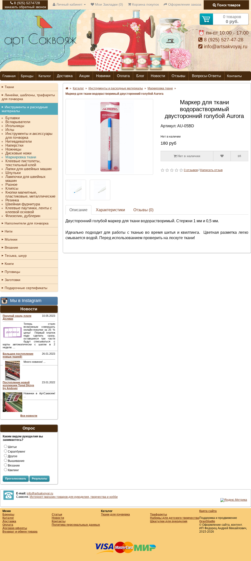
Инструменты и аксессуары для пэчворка (28, 136)
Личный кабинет (69, 4)
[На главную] (40, 46)
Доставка (65, 76)
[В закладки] (222, 156)
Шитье (12, 447)
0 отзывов (191, 170)
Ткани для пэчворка (115, 514)
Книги (9, 264)
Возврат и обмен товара (20, 531)
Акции (84, 76)
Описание (78, 210)
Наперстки (14, 145)
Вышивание (16, 461)
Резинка (12, 200)
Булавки (12, 118)
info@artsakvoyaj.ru (224, 46)
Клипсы (11, 188)
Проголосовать (15, 478)
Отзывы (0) (143, 210)
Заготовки (12, 280)
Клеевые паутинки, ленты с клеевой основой (28, 210)
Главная (9, 76)
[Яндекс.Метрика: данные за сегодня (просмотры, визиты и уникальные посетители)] (233, 500)
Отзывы (178, 76)
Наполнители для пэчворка (27, 223)
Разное (11, 185)
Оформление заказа (184, 4)
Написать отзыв (211, 170)
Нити (9, 231)
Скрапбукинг (16, 451)
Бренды (27, 76)
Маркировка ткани (20, 157)
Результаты (39, 478)
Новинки (103, 76)
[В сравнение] (239, 156)
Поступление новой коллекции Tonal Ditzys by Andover (18, 385)
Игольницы (14, 126)
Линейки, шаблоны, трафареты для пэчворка (28, 97)
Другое (12, 456)
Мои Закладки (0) (108, 4)
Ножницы (13, 149)
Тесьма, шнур (16, 255)
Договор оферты (14, 528)
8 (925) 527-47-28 (222, 39)
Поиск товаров (228, 5)
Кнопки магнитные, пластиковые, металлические (30, 194)
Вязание (11, 247)
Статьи (57, 514)
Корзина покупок (145, 4)
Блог (140, 76)
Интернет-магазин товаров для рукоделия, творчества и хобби (74, 497)
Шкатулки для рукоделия (168, 521)
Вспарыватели (17, 122)
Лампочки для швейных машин (25, 179)
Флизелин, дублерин (22, 216)
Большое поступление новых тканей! (18, 355)
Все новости (28, 415)
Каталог (44, 76)
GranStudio (207, 521)
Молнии (11, 239)
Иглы (9, 130)
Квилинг (13, 470)
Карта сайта (208, 511)
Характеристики (110, 210)
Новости (158, 76)
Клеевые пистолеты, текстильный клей (22, 163)
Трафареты (158, 514)
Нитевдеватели (18, 141)
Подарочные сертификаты (26, 288)
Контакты (234, 76)
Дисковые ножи (18, 153)
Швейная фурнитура (22, 204)
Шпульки (13, 173)
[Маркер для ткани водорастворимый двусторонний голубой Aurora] (109, 137)
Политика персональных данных (76, 524)
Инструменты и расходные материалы (25, 109)
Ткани (9, 87)
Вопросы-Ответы (206, 76)
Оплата (123, 76)
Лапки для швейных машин (28, 169)
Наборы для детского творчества (174, 518)
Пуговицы (12, 272)
